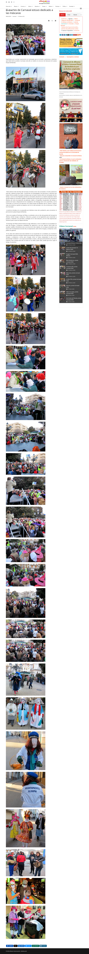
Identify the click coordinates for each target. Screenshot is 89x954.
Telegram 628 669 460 (67, 20)
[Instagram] (13, 2)
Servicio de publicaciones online (69, 29)
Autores (77, 30)
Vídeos (76, 18)
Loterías (76, 22)
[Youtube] (9, 2)
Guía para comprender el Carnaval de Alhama (71, 155)
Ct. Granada (70, 23)
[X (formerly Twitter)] (52, 20)
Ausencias (64, 18)
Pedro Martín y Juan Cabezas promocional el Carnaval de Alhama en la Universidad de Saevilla (70, 152)
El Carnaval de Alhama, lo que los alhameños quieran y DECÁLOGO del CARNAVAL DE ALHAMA (70, 160)
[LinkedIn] (55, 20)
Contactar (77, 20)
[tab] (62, 14)
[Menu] (81, 8)
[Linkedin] (11, 2)
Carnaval (14, 16)
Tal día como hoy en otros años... (70, 27)
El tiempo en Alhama (66, 22)
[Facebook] (6, 2)
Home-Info (8, 6)
